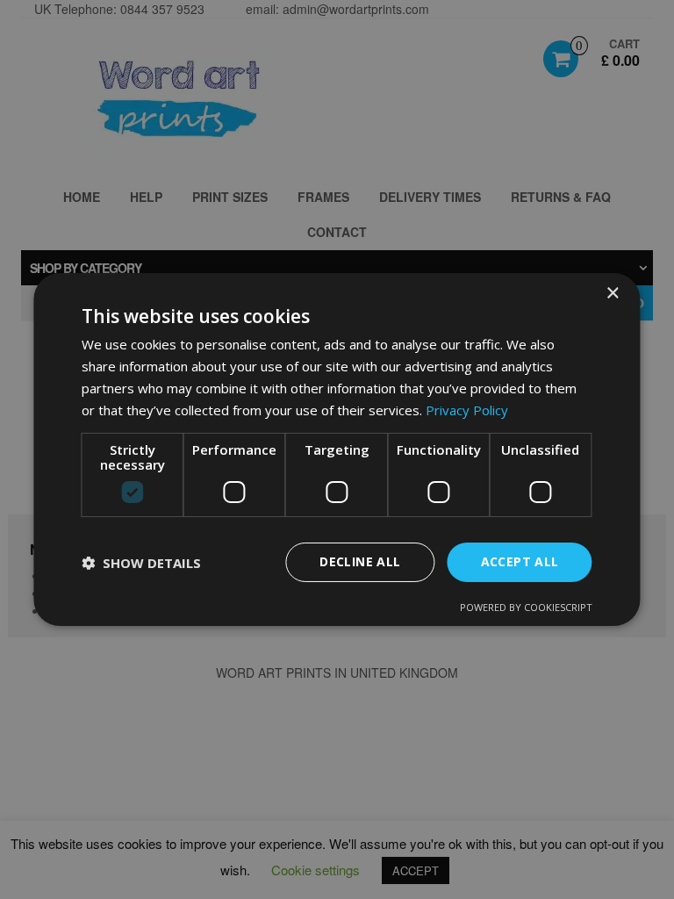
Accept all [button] (520, 561)
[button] (141, 563)
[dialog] (337, 449)
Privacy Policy (467, 410)
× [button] (612, 293)
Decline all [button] (359, 561)
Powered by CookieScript (526, 607)
